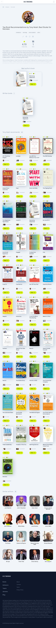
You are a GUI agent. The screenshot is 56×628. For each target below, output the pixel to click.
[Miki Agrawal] (45, 204)
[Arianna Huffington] (44, 353)
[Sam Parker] (4, 142)
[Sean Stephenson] (31, 268)
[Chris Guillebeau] (45, 140)
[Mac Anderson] (4, 140)
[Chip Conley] (4, 236)
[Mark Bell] (18, 224)
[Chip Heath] (4, 366)
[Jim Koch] (18, 332)
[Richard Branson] (31, 192)
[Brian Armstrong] (44, 321)
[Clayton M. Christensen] (31, 140)
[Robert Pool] (18, 172)
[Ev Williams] (30, 80)
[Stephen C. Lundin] (45, 236)
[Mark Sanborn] (4, 268)
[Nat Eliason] (17, 192)
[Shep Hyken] (4, 172)
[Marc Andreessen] (17, 449)
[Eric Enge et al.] (31, 364)
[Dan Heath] (45, 300)
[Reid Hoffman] (17, 385)
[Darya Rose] (3, 224)
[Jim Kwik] (45, 224)
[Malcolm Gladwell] (45, 172)
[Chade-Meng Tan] (45, 332)
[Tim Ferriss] (31, 80)
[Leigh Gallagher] (18, 364)
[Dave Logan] (45, 396)
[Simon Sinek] (31, 172)
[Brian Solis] (18, 236)
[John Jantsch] (31, 396)
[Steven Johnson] (45, 428)
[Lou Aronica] (31, 238)
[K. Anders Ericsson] (18, 174)
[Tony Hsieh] (18, 73)
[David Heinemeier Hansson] (31, 332)
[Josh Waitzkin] (5, 449)
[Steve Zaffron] (45, 398)
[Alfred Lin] (44, 289)
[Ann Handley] (17, 160)
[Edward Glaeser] (18, 428)
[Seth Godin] (18, 140)
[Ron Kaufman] (31, 428)
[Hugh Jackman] (31, 257)
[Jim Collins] (45, 268)
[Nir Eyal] (30, 160)
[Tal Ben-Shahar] (4, 300)
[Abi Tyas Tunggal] (31, 160)
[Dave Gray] (45, 364)
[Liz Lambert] (5, 257)
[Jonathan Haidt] (4, 204)
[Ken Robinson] (31, 236)
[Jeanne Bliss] (31, 300)
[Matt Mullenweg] (45, 353)
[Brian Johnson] (18, 300)
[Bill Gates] (3, 353)
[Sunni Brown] (18, 396)
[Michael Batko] (18, 160)
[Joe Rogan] (45, 192)
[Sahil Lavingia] (3, 449)
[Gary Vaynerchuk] (18, 204)
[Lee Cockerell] (4, 396)
